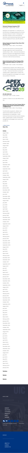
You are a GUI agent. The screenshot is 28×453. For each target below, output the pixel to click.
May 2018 (5, 249)
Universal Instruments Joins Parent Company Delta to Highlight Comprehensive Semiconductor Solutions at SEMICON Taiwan (14, 105)
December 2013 (6, 346)
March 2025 (5, 154)
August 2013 (5, 352)
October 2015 (6, 302)
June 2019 (5, 228)
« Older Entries (6, 125)
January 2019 (6, 238)
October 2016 (6, 283)
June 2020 (5, 204)
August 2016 (5, 287)
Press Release (19, 45)
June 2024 (5, 160)
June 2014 (5, 336)
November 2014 (6, 325)
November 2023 (6, 164)
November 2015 (6, 300)
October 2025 (6, 143)
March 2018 (5, 253)
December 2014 (6, 323)
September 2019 (6, 223)
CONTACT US (8, 447)
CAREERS (7, 445)
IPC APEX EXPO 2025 (7, 94)
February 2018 (6, 255)
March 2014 (5, 342)
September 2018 (6, 245)
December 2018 (6, 240)
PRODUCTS (7, 413)
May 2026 (5, 135)
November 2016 (6, 281)
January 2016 (6, 295)
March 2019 (5, 234)
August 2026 (5, 133)
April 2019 (5, 232)
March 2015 (5, 316)
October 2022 (6, 175)
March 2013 (5, 363)
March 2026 (5, 139)
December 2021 (6, 190)
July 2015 (5, 308)
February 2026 (6, 141)
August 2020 (5, 200)
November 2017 (6, 259)
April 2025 (5, 152)
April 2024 (5, 162)
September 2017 (6, 264)
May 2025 (5, 149)
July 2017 (5, 268)
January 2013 (6, 367)
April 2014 (5, 340)
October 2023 (6, 166)
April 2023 (5, 171)
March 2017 (5, 272)
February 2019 (6, 236)
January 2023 (6, 173)
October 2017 (6, 262)
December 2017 (6, 257)
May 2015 (5, 312)
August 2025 (5, 145)
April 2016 (5, 289)
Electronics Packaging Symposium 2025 (11, 26)
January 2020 (6, 215)
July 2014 (5, 333)
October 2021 (6, 192)
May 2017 (5, 270)
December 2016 (6, 278)
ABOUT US (7, 443)
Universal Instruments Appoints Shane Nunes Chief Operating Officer (13, 43)
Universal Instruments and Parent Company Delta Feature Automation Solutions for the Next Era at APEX (13, 62)
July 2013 (5, 355)
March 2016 (5, 291)
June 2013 (5, 357)
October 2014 (6, 327)
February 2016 (6, 293)
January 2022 (6, 188)
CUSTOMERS (7, 411)
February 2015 (6, 319)
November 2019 (6, 219)
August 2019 (5, 226)
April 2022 (5, 185)
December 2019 (6, 217)
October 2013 (6, 350)
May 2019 (5, 230)
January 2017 (6, 276)
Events (17, 27)
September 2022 (6, 177)
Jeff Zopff (6, 27)
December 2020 (6, 196)
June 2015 (5, 310)
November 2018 (6, 242)
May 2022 (5, 183)
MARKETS (7, 408)
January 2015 (6, 321)
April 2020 (5, 209)
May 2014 (5, 338)
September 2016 (6, 285)
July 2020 (5, 202)
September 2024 (6, 156)
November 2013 (6, 348)
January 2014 (6, 344)
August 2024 (5, 158)
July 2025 (5, 147)
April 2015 (5, 314)
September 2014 (6, 329)
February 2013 (6, 365)
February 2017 (6, 274)
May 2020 (5, 207)
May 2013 (5, 359)
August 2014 (5, 331)
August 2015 (5, 306)
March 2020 (5, 211)
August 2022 (5, 179)
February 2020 (6, 213)
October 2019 (6, 221)
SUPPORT (7, 417)
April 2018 (5, 251)
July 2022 (5, 181)
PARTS (6, 415)
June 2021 (5, 194)
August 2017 (5, 266)
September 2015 (6, 304)
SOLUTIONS (7, 410)
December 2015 (6, 297)
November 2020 (6, 198)
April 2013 (5, 361)
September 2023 (6, 168)
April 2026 (5, 137)
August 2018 (5, 247)
